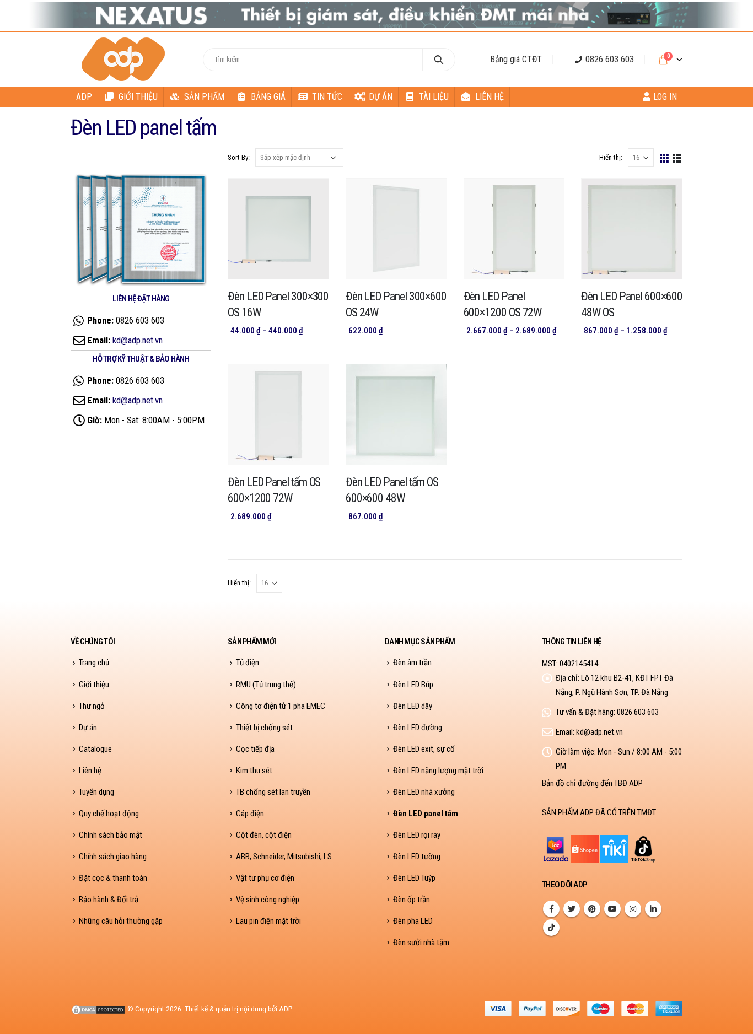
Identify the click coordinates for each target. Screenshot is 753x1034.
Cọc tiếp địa (255, 749)
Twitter (571, 909)
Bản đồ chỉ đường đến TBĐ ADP (592, 783)
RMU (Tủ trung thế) (266, 685)
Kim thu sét (254, 770)
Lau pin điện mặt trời (268, 921)
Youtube (612, 909)
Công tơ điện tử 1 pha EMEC (280, 706)
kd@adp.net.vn (137, 340)
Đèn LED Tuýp (414, 878)
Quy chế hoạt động (109, 813)
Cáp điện (250, 813)
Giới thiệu (138, 96)
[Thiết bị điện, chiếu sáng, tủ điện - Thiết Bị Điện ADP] (125, 59)
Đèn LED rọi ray (416, 835)
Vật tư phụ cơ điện (265, 878)
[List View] (677, 157)
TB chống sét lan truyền (273, 792)
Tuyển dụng (96, 792)
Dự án (380, 96)
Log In (665, 96)
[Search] (439, 60)
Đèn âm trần (412, 662)
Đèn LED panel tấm (425, 813)
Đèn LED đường (417, 728)
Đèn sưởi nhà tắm (421, 942)
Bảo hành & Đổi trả (108, 899)
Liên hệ (489, 96)
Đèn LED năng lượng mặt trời (438, 770)
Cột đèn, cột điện (264, 835)
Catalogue (95, 749)
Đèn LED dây (412, 706)
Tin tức (327, 96)
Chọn (310, 197)
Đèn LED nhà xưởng (424, 792)
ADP (84, 96)
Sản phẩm (204, 96)
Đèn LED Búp (413, 685)
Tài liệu (434, 96)
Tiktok (551, 927)
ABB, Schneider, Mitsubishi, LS (284, 856)
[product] (278, 229)
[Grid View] (664, 157)
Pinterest (592, 909)
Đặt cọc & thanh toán (113, 878)
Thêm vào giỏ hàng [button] (310, 382)
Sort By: (239, 157)
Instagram (633, 909)
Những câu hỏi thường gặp (121, 921)
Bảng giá (268, 96)
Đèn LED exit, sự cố (424, 749)
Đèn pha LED (413, 921)
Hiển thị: (610, 157)
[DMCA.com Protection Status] (98, 1008)
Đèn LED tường (416, 856)
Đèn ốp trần (411, 899)
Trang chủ (94, 662)
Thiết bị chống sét (264, 728)
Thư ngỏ (92, 706)
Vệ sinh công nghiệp (267, 899)
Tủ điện (247, 662)
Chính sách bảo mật (110, 835)
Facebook (551, 909)
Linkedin (653, 909)
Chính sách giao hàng (113, 856)
